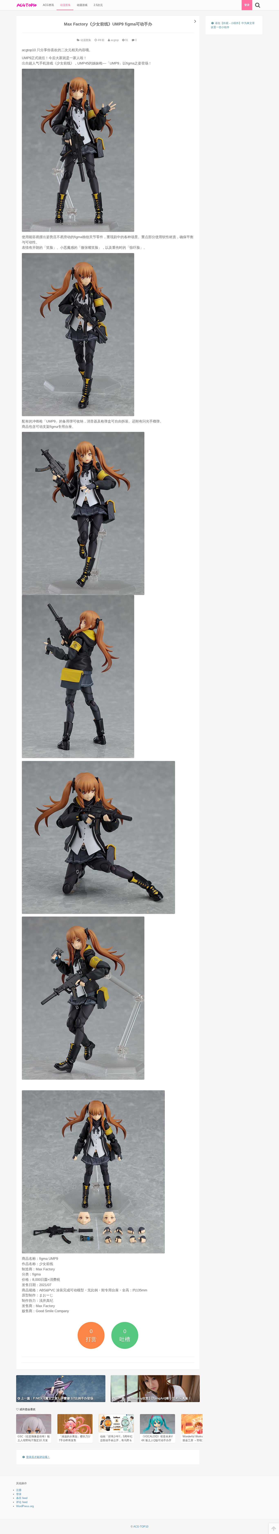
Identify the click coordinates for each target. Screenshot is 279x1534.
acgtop (114, 40)
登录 (247, 5)
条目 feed (21, 1498)
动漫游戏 (81, 5)
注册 (18, 1490)
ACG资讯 (48, 5)
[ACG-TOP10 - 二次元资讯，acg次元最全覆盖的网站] (26, 5)
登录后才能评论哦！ (38, 1457)
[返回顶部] (274, 1528)
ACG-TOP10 (140, 1526)
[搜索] (257, 5)
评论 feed (21, 1502)
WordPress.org (25, 1506)
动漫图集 (65, 5)
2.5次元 (98, 5)
